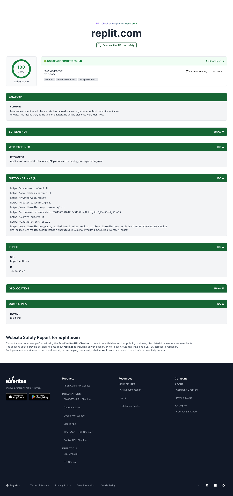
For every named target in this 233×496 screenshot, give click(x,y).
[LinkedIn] (207, 485)
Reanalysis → (216, 61)
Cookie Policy (107, 485)
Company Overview (187, 389)
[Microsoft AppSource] (215, 485)
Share (219, 71)
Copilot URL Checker (75, 440)
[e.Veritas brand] (28, 379)
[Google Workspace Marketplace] (223, 485)
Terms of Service (39, 485)
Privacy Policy (63, 485)
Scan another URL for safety (118, 45)
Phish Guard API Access (77, 385)
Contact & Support (186, 411)
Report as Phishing (198, 71)
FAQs (123, 397)
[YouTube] (199, 485)
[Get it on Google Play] (39, 396)
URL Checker (71, 453)
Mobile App (70, 423)
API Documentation (130, 389)
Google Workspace (74, 415)
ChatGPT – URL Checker (77, 399)
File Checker (70, 462)
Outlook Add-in (72, 407)
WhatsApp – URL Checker (78, 432)
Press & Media (184, 397)
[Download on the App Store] (16, 396)
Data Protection (85, 485)
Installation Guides (130, 406)
